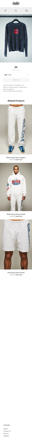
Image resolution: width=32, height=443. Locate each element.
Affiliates (6, 436)
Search (6, 429)
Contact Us (7, 431)
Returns (6, 433)
